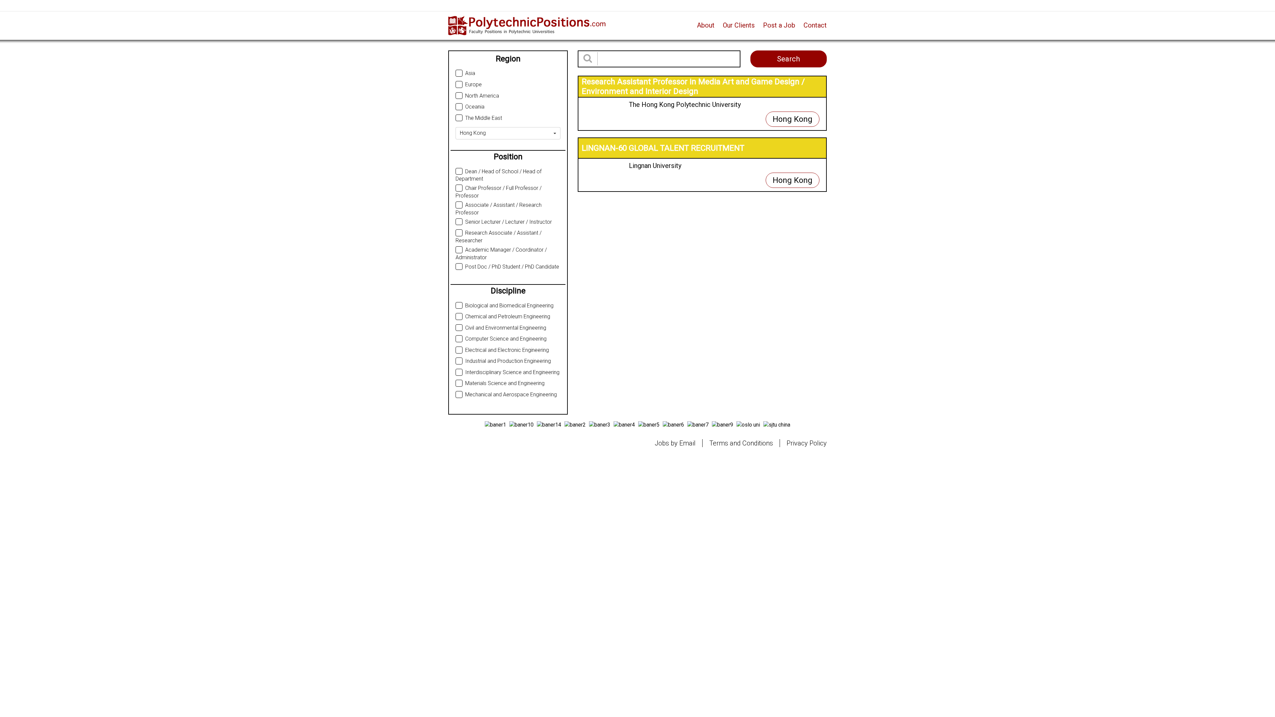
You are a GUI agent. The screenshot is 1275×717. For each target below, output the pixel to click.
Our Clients (739, 25)
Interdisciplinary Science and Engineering (512, 372)
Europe (473, 84)
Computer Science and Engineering (506, 339)
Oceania (474, 107)
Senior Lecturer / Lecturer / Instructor (508, 222)
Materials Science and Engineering (505, 383)
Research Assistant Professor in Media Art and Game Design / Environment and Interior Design (693, 86)
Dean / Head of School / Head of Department (499, 175)
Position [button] (508, 156)
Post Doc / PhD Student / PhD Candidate (512, 267)
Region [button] (508, 58)
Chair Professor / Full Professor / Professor (499, 192)
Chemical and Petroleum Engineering (507, 316)
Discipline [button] (508, 290)
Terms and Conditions (741, 443)
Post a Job (779, 25)
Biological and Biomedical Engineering (509, 305)
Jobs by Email (675, 443)
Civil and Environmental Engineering (505, 328)
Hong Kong (792, 119)
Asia (470, 73)
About (706, 25)
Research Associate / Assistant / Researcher (499, 237)
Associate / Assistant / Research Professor (499, 209)
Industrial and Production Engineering (508, 361)
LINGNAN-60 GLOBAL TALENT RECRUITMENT (663, 148)
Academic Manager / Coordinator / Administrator (501, 254)
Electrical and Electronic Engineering (507, 350)
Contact (815, 25)
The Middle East (483, 118)
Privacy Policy (807, 443)
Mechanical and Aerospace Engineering (511, 394)
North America (482, 96)
